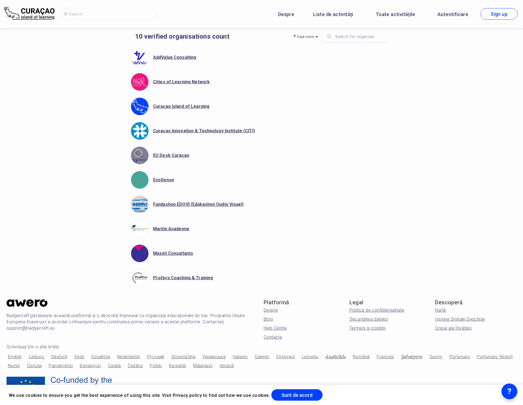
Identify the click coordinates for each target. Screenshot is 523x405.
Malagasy (202, 365)
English (15, 356)
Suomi (436, 356)
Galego (262, 356)
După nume (305, 37)
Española (101, 356)
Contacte (273, 337)
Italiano (240, 356)
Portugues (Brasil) (495, 356)
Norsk (14, 365)
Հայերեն (336, 356)
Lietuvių (36, 356)
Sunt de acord (296, 395)
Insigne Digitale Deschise (460, 319)
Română (361, 356)
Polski (156, 365)
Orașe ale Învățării (453, 328)
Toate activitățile (395, 14)
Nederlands (128, 356)
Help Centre (275, 328)
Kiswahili (177, 365)
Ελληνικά (285, 356)
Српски (34, 365)
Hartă (440, 310)
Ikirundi (227, 365)
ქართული (411, 356)
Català (114, 365)
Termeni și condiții (367, 328)
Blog (268, 319)
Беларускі (90, 365)
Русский (155, 356)
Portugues (459, 356)
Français (385, 356)
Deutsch (59, 356)
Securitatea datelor (368, 319)
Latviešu (310, 356)
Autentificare (452, 14)
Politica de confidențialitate (377, 310)
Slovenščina (183, 356)
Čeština (135, 365)
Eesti (79, 356)
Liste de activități (333, 14)
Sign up (499, 14)
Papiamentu (61, 365)
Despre (286, 14)
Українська (214, 356)
